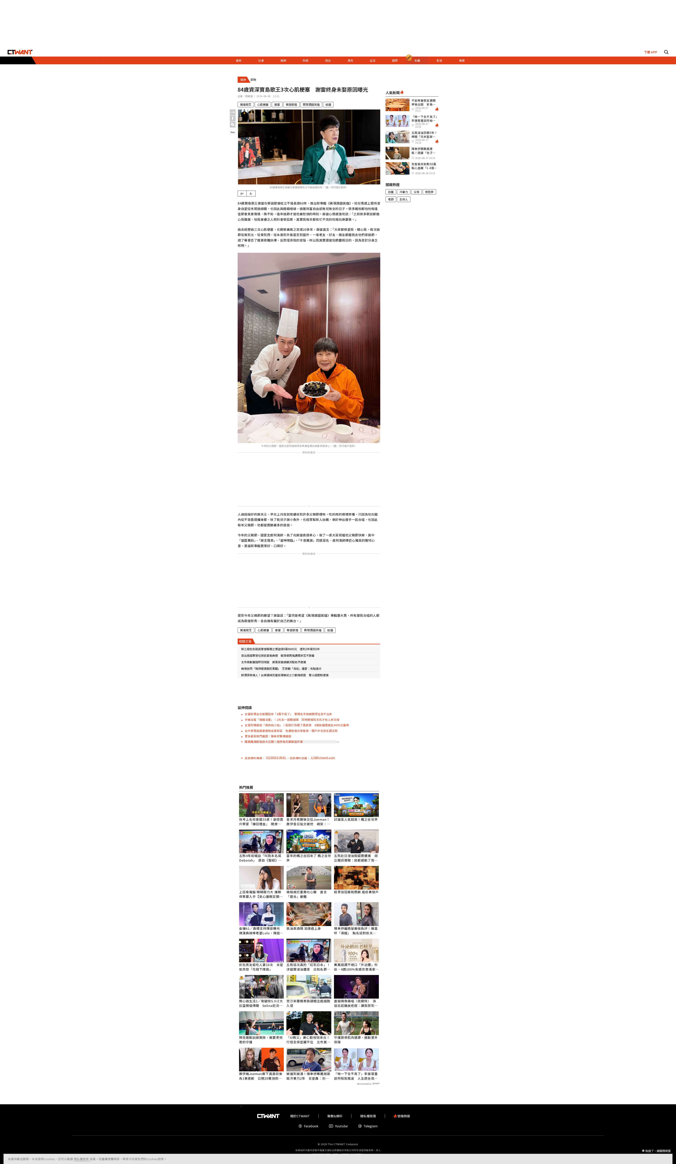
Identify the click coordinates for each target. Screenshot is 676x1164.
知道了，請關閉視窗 (658, 1150)
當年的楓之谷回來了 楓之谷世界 (308, 857)
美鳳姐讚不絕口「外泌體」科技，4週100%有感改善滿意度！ (356, 966)
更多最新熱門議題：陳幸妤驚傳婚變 (268, 736)
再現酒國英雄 (311, 104)
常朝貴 (249, 96)
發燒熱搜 (403, 1116)
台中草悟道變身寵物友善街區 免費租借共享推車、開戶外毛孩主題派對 (291, 731)
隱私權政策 (82, 1159)
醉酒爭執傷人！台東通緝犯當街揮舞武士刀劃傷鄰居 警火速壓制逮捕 (284, 675)
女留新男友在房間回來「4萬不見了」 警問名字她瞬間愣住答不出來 (288, 714)
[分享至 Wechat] (233, 125)
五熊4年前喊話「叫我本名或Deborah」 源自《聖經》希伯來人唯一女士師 (260, 857)
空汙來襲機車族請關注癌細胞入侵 (308, 1003)
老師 (391, 199)
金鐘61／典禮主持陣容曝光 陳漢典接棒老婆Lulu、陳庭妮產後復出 (261, 930)
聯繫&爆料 (334, 1116)
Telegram (371, 1126)
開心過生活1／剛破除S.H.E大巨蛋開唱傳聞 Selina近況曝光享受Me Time (261, 1003)
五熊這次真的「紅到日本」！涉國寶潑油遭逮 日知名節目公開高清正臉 (308, 966)
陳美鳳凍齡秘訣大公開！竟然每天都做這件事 (274, 741)
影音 (439, 60)
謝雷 (277, 104)
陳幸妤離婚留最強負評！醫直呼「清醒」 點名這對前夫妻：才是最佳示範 (356, 930)
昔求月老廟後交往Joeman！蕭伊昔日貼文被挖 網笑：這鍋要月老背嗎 (308, 821)
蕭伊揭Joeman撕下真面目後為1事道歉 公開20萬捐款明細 (261, 1076)
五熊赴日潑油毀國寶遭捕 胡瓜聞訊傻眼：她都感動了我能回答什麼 (356, 857)
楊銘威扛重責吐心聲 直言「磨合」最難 (306, 894)
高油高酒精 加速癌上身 (303, 928)
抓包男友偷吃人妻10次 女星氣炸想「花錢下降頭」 (261, 966)
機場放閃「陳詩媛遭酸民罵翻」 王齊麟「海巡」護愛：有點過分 (281, 668)
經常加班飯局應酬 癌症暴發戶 (356, 892)
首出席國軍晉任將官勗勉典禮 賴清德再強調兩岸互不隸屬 (277, 655)
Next (233, 132)
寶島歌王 (245, 104)
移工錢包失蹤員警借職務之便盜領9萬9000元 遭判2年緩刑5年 (280, 649)
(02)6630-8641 (276, 757)
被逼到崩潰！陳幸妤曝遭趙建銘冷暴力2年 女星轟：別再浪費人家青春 (308, 1076)
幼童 (391, 192)
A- (251, 193)
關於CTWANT (300, 1116)
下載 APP (650, 52)
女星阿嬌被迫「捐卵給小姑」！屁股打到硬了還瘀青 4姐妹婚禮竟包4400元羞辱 (297, 725)
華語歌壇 (291, 104)
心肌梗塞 (262, 104)
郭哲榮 (429, 192)
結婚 (328, 104)
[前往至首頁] (20, 52)
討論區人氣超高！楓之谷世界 (356, 819)
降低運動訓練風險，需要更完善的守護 (261, 1039)
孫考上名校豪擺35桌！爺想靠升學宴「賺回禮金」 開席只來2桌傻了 (261, 821)
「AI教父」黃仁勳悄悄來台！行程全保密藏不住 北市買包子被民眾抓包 (308, 1039)
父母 (416, 192)
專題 (462, 60)
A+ (242, 193)
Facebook (311, 1126)
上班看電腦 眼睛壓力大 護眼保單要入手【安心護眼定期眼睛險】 (261, 894)
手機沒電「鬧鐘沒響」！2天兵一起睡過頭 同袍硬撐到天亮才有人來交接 (292, 719)
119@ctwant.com (323, 757)
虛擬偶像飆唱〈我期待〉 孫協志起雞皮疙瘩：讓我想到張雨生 (356, 1003)
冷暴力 (403, 192)
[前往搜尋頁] (666, 52)
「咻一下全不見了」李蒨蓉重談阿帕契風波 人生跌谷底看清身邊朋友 (356, 1076)
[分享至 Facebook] (233, 118)
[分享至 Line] (233, 112)
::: (100, 60)
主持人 (403, 199)
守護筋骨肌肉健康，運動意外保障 (356, 1039)
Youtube (341, 1126)
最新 (239, 60)
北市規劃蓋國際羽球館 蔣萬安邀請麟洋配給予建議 (273, 662)
